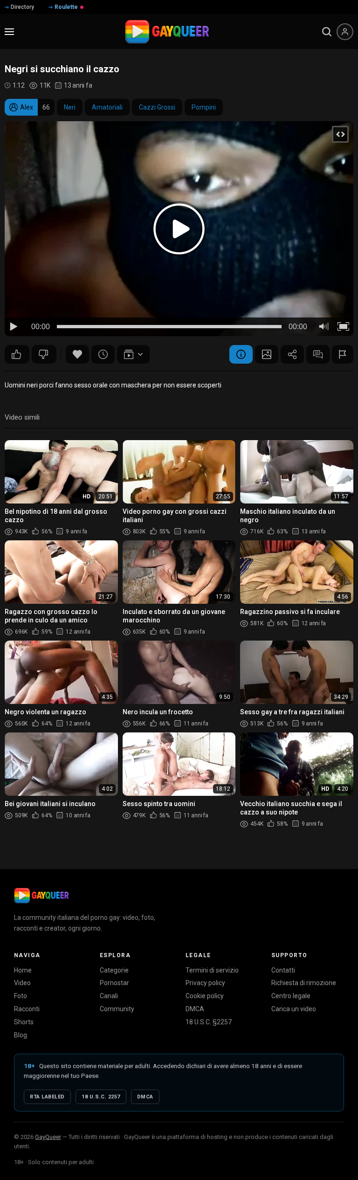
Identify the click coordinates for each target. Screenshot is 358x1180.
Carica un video (293, 1009)
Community (117, 1009)
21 (17, 354)
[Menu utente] (345, 31)
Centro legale (290, 996)
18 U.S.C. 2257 (101, 1097)
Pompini (204, 107)
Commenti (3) (318, 354)
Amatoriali (107, 107)
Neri (70, 107)
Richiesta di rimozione (303, 983)
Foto (20, 996)
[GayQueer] (41, 896)
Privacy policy (205, 983)
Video (22, 983)
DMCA (195, 1009)
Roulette (66, 7)
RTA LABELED (47, 1097)
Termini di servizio (212, 970)
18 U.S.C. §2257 (209, 1022)
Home (23, 970)
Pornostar (114, 983)
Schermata (266, 354)
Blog (20, 1035)
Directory (22, 7)
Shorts (24, 1022)
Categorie (114, 970)
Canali (109, 996)
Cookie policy (205, 996)
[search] (327, 32)
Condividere (292, 354)
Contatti (283, 970)
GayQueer (48, 1136)
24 (44, 354)
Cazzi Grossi (157, 107)
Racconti (27, 1009)
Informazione (241, 354)
